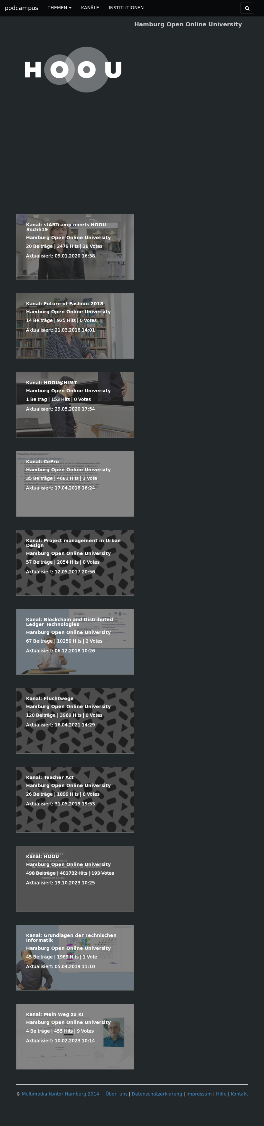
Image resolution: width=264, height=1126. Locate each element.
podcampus (21, 8)
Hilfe (221, 1094)
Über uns (116, 1094)
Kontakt (239, 1094)
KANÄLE (90, 8)
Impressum (199, 1094)
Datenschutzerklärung (157, 1094)
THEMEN (58, 8)
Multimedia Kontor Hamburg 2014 (60, 1094)
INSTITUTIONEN (126, 8)
